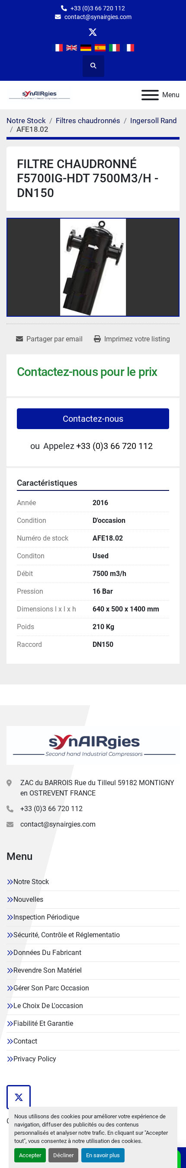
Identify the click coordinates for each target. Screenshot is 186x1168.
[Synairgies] (93, 745)
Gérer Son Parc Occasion (51, 988)
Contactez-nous (93, 419)
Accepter (30, 1155)
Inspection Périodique (46, 917)
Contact (25, 1041)
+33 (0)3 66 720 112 (98, 8)
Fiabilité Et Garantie (43, 1023)
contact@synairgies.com (97, 16)
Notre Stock (31, 882)
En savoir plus (103, 1155)
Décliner (63, 1155)
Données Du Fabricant (47, 952)
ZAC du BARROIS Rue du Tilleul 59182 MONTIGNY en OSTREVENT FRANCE (97, 788)
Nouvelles (28, 899)
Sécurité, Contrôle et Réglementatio (66, 935)
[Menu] (150, 95)
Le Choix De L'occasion (48, 1006)
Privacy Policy (34, 1059)
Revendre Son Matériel (47, 970)
